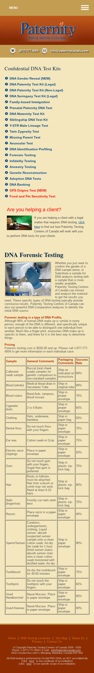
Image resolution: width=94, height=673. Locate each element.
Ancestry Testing (23, 167)
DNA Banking (20, 184)
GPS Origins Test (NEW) (28, 190)
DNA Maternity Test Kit (27, 114)
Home (12, 638)
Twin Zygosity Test (24, 131)
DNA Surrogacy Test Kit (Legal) (34, 96)
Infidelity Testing (23, 161)
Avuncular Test (21, 143)
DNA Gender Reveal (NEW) (30, 78)
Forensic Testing (23, 155)
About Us (78, 638)
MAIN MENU (85, 7)
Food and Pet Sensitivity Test (32, 196)
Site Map (61, 638)
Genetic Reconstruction (28, 173)
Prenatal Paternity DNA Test (31, 108)
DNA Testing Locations (36, 638)
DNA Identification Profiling (31, 149)
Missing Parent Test (25, 137)
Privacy (37, 641)
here (31, 661)
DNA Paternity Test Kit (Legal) (33, 84)
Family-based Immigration (30, 102)
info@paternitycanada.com (70, 51)
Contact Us (54, 641)
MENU (13, 8)
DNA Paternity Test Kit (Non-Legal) (36, 90)
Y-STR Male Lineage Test (29, 125)
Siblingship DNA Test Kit (29, 119)
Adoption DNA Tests (25, 178)
